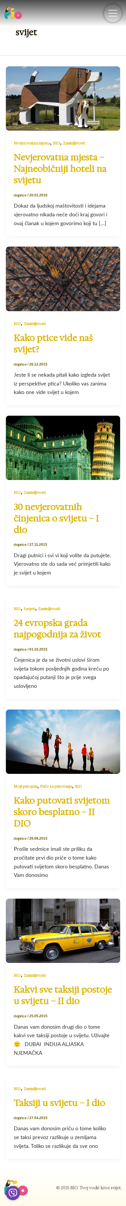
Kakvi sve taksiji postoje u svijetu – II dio (63, 995)
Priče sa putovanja (56, 786)
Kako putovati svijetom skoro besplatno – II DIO (62, 811)
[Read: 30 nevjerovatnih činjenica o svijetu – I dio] (63, 447)
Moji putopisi (25, 786)
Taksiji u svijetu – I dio (59, 1103)
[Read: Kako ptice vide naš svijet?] (63, 278)
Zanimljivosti (74, 143)
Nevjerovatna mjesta (32, 143)
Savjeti (29, 608)
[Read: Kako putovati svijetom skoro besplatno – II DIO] (63, 741)
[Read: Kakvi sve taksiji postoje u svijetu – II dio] (63, 930)
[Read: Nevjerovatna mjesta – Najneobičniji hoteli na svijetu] (63, 98)
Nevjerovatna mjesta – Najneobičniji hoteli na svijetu (60, 168)
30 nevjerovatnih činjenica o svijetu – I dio (56, 518)
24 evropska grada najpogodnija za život (57, 628)
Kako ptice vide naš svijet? (53, 343)
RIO (56, 143)
